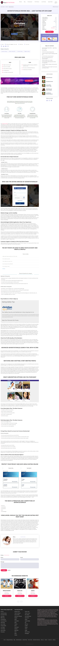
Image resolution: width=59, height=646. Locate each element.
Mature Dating (27, 631)
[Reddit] (47, 100)
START (29, 80)
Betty (14, 536)
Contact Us (50, 639)
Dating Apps (3, 631)
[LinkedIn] (3, 46)
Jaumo (16, 625)
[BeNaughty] (49, 39)
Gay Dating (2, 616)
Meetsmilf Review (49, 77)
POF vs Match (27, 614)
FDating (26, 627)
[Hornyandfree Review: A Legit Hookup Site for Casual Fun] (43, 85)
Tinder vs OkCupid (17, 613)
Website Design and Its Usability (47, 60)
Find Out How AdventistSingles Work (48, 52)
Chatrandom (17, 627)
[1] (4, 555)
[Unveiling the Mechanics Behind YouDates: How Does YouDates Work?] (43, 93)
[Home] (8, 2)
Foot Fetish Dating (4, 614)
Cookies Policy (24, 639)
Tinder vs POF (27, 611)
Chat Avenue (27, 617)
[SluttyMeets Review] (43, 81)
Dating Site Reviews (9, 639)
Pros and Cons (44, 50)
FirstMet (26, 625)
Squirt (15, 631)
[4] (7, 555)
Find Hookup (37, 1)
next (21, 601)
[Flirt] (44, 39)
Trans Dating (3, 628)
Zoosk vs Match (17, 614)
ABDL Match (16, 630)
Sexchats (2, 611)
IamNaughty (27, 633)
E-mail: (21, 557)
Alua (25, 622)
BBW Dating (3, 617)
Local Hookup (43, 1)
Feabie (16, 619)
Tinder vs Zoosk (27, 613)
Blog (24, 1)
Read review (7, 593)
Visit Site (49, 31)
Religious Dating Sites (5, 49)
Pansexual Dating (3, 620)
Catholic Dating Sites (12, 51)
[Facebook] (1, 46)
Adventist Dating (4, 51)
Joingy (15, 633)
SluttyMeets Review (49, 81)
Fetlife (15, 622)
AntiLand (16, 628)
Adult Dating (3, 622)
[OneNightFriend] (54, 39)
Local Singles (3, 627)
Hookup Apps (30, 1)
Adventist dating (5, 123)
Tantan (26, 628)
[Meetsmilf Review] (43, 77)
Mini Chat (26, 624)
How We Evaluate (19, 639)
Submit (4, 570)
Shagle (26, 630)
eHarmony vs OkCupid (18, 616)
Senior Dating (3, 624)
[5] (8, 555)
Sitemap (54, 639)
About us (42, 639)
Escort (56, 1)
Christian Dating (20, 51)
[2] (5, 555)
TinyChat (16, 624)
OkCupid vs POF (17, 611)
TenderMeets (17, 620)
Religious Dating (27, 51)
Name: (2, 557)
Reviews (20, 1)
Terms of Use (30, 639)
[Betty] (6, 540)
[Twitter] (6, 46)
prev (18, 601)
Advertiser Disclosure (36, 639)
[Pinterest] (8, 46)
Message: (2, 561)
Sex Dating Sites (3, 619)
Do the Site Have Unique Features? (47, 56)
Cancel (9, 570)
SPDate (26, 619)
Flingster (16, 617)
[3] (6, 555)
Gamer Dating (3, 630)
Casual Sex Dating (3, 613)
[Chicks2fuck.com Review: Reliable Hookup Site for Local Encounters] (43, 89)
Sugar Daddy (50, 1)
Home (5, 639)
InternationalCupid (28, 616)
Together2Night (27, 620)
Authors (46, 639)
